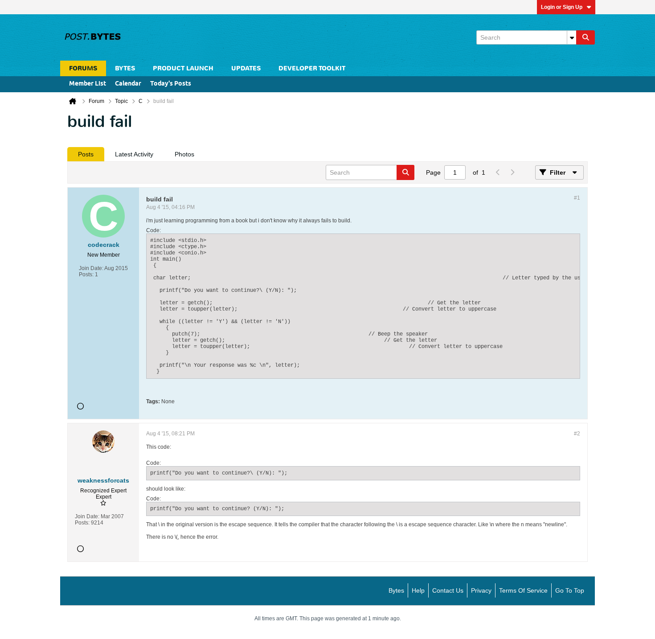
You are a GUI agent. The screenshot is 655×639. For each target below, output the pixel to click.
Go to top (569, 590)
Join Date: (91, 268)
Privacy (481, 590)
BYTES (125, 68)
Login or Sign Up (561, 7)
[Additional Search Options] (572, 37)
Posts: (86, 274)
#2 (577, 433)
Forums (83, 68)
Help (418, 590)
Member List (87, 84)
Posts (86, 154)
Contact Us (447, 590)
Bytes (396, 590)
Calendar (128, 84)
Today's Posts (170, 84)
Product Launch (183, 68)
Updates (246, 68)
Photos (184, 154)
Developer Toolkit (311, 68)
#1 (577, 198)
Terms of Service (523, 590)
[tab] (85, 154)
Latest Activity (134, 154)
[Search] (585, 37)
